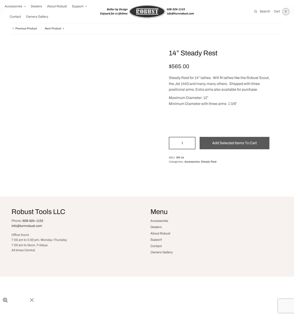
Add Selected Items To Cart (234, 143)
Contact (15, 16)
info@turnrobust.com (26, 226)
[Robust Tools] (146, 11)
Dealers (36, 6)
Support (77, 6)
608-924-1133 (33, 221)
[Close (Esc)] (32, 300)
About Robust (57, 6)
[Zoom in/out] (5, 300)
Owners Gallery (37, 16)
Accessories (13, 6)
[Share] (16, 300)
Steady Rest (209, 161)
